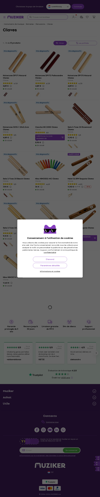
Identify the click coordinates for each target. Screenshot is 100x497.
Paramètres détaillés (50, 265)
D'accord (50, 259)
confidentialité (50, 252)
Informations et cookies (50, 271)
